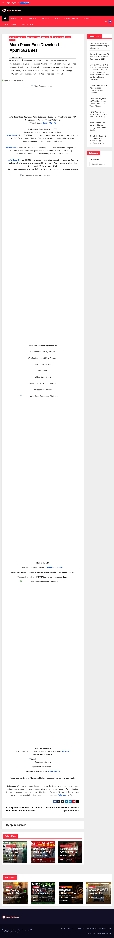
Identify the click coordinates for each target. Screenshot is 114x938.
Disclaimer (102, 928)
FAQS (110, 928)
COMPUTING (32, 18)
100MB (12, 37)
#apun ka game (31, 60)
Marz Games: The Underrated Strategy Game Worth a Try (98, 114)
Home (63, 928)
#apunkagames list (17, 64)
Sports (12, 40)
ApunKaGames (54, 771)
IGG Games (45, 37)
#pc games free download (52, 74)
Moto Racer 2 (12, 147)
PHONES (45, 18)
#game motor (62, 64)
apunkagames (17, 57)
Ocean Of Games (59, 37)
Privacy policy (90, 933)
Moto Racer (12, 135)
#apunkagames (60, 60)
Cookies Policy (92, 928)
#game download (48, 64)
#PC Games (15, 74)
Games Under (70, 18)
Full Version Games (33, 37)
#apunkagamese (33, 64)
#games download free (20, 67)
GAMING (86, 18)
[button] (106, 21)
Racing (68, 37)
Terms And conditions (104, 933)
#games (72, 64)
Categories (94, 159)
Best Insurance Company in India (68, 851)
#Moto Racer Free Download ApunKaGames (39, 70)
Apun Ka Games (20, 37)
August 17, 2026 (69, 897)
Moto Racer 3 (13, 160)
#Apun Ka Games (46, 60)
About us (70, 928)
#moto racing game (67, 70)
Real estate (27, 24)
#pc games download (30, 74)
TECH (56, 18)
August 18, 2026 (42, 897)
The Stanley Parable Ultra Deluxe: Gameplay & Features (100, 45)
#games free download (40, 67)
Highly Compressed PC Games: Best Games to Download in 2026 (100, 56)
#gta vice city (57, 67)
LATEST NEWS (10, 24)
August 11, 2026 (97, 897)
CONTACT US (16, 18)
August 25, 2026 (14, 897)
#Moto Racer (14, 70)
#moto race (69, 67)
